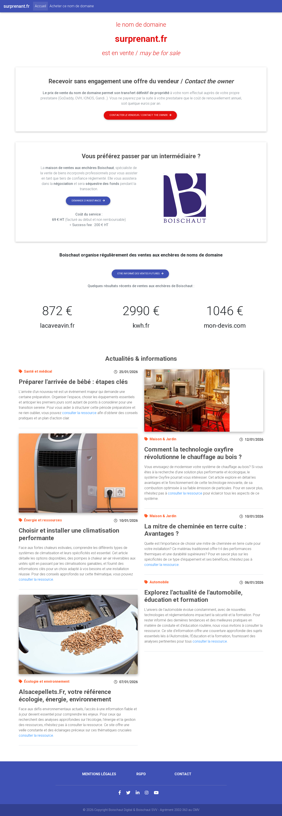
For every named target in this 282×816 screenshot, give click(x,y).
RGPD (141, 774)
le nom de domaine (141, 24)
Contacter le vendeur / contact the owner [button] (138, 115)
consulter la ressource (79, 413)
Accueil (41, 6)
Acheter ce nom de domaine (72, 6)
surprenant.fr (141, 39)
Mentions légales (99, 774)
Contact (182, 774)
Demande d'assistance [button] (86, 200)
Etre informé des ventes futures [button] (138, 273)
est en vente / (141, 53)
